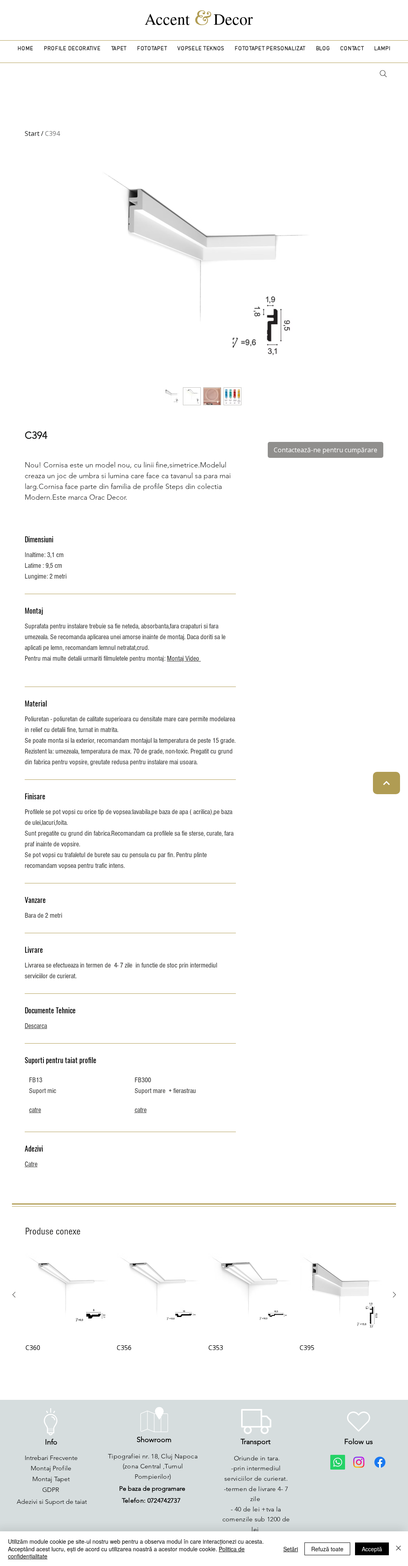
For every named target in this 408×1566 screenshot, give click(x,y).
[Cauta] (383, 73)
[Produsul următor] (394, 1294)
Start (32, 133)
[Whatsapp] (337, 1462)
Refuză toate (327, 1549)
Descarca (36, 1026)
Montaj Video (184, 658)
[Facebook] (380, 1462)
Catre (31, 1164)
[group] (204, 1303)
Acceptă (372, 1549)
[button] (72, 48)
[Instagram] (358, 1462)
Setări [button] (290, 1549)
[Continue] (386, 783)
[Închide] (398, 1549)
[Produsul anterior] (14, 1294)
